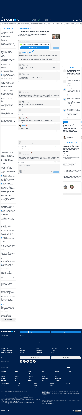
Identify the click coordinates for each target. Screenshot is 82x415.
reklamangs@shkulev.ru (46, 392)
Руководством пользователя (47, 397)
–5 (58, 114)
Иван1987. (23, 117)
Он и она (53, 337)
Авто (21, 337)
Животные (22, 350)
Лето (37, 344)
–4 (58, 106)
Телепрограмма (29, 17)
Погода (18, 17)
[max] (31, 361)
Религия (53, 350)
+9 (55, 146)
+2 (55, 98)
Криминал (38, 340)
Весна (21, 342)
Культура (38, 342)
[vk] (24, 361)
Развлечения (54, 348)
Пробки (41, 20)
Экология (68, 344)
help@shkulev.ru (9, 403)
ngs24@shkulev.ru (16, 401)
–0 (58, 61)
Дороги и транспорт (24, 346)
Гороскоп (41, 17)
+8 (55, 131)
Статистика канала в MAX (7, 352)
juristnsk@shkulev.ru (30, 402)
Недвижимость (5, 17)
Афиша (35, 17)
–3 (58, 131)
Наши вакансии (4, 346)
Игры (62, 17)
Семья (52, 352)
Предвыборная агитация (6, 350)
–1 (58, 81)
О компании (4, 342)
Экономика (68, 346)
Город (21, 344)
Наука (37, 348)
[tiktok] (34, 361)
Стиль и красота (69, 340)
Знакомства (12, 17)
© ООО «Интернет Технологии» (7, 410)
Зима (37, 337)
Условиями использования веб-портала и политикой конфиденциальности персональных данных (60, 398)
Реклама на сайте (5, 337)
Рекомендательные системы (47, 405)
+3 (55, 81)
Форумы (23, 17)
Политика (53, 342)
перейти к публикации (25, 28)
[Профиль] (79, 20)
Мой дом (38, 346)
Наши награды (4, 344)
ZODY (52, 17)
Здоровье (22, 352)
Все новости (8, 28)
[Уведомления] (76, 20)
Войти (24, 171)
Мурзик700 (24, 125)
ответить (21, 61)
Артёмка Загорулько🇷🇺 (26, 152)
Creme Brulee (24, 52)
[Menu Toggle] (2, 20)
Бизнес (21, 340)
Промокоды (57, 17)
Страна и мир (69, 342)
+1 (55, 70)
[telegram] (21, 361)
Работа (52, 346)
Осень (52, 340)
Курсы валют (47, 17)
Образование (39, 352)
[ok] (27, 361)
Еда (20, 348)
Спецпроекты (69, 348)
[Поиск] (73, 20)
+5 (55, 122)
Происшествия (54, 344)
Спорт (67, 337)
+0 (55, 61)
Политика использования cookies (48, 403)
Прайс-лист (3, 340)
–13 (58, 162)
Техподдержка (4, 348)
